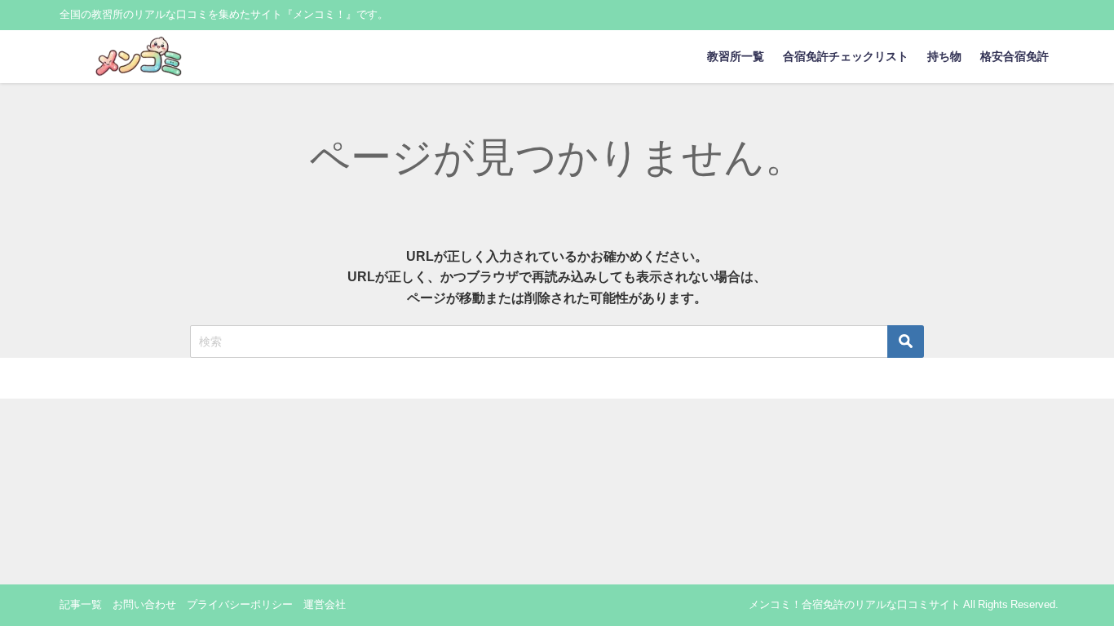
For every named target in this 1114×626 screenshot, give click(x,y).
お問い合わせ (144, 604)
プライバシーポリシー (240, 604)
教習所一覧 (735, 56)
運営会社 (324, 604)
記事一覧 (81, 604)
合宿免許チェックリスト (845, 56)
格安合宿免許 (1014, 56)
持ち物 (944, 56)
